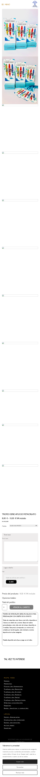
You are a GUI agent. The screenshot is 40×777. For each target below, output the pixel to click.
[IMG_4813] (20, 103)
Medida (4, 526)
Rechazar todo (20, 772)
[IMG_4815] (20, 153)
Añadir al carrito (21, 607)
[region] (20, 759)
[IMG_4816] (20, 201)
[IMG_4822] (20, 343)
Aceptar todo (20, 761)
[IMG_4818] (20, 296)
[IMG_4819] (20, 56)
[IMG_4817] (20, 248)
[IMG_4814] (20, 105)
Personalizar (20, 767)
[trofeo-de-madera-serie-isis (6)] (20, 466)
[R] (20, 425)
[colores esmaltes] (20, 391)
